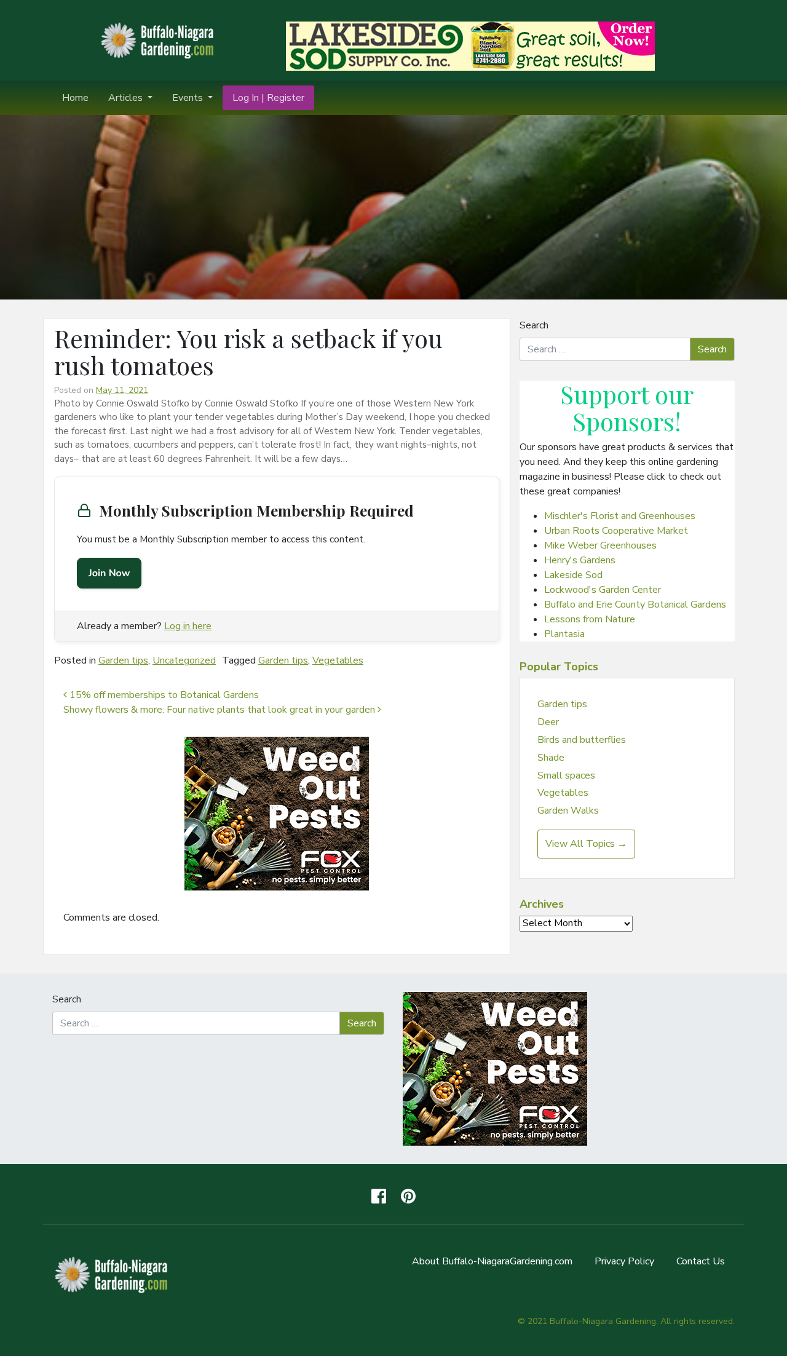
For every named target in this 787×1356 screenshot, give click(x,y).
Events (188, 98)
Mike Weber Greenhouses (600, 545)
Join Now (109, 573)
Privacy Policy (624, 1261)
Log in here (188, 626)
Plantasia (564, 634)
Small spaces (566, 775)
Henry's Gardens (579, 560)
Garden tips (123, 660)
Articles (126, 98)
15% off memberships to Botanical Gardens (163, 695)
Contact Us (700, 1261)
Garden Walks (568, 810)
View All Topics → (586, 843)
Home (75, 98)
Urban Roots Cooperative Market (616, 530)
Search (534, 325)
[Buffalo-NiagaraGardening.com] (159, 39)
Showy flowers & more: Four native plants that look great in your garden (220, 709)
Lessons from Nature (589, 619)
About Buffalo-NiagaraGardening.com (492, 1261)
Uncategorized (184, 660)
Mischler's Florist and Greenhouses (619, 516)
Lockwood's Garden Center (602, 590)
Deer (548, 722)
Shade (550, 757)
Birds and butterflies (581, 740)
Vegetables (337, 660)
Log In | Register (268, 98)
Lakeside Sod (573, 575)
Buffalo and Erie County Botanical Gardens (635, 604)
